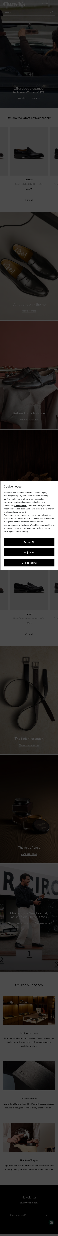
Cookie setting (29, 562)
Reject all (29, 552)
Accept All (29, 542)
